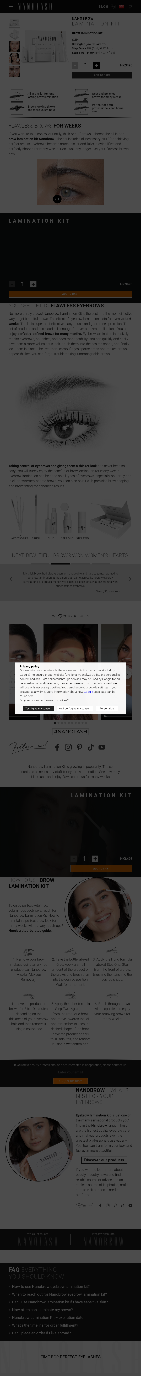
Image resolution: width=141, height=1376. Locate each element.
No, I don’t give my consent (74, 708)
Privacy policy (29, 666)
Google (88, 691)
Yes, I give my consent (38, 708)
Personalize (107, 708)
